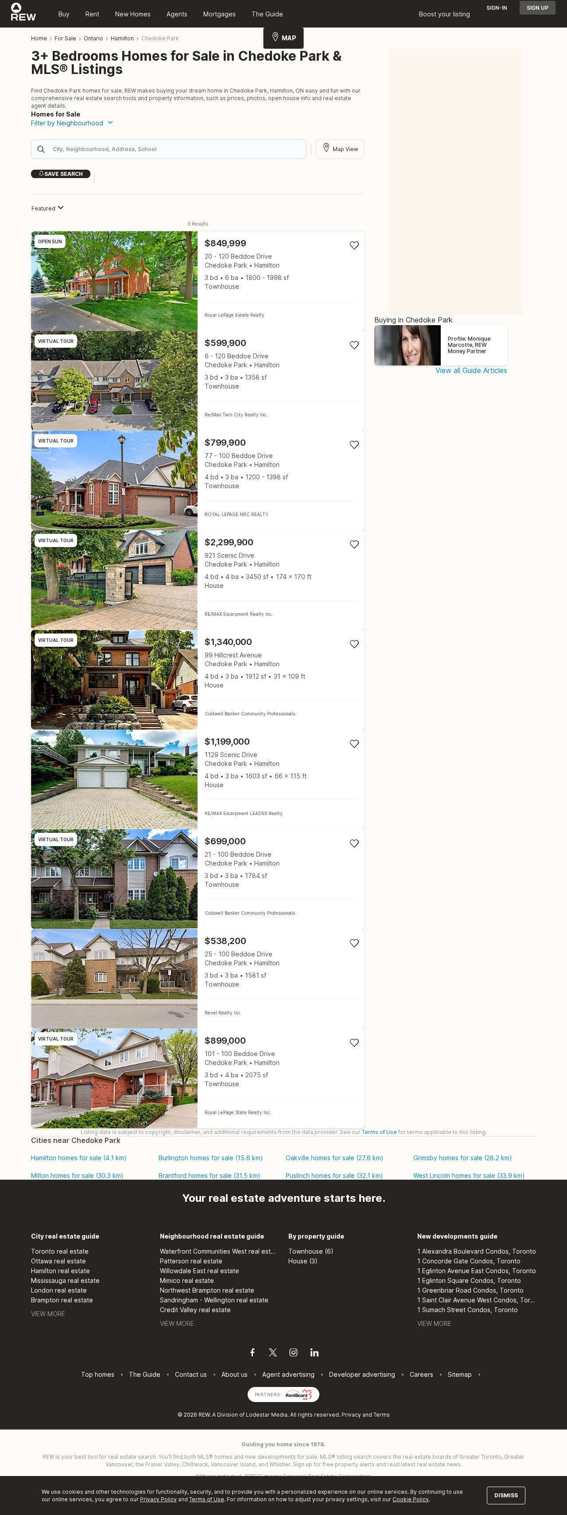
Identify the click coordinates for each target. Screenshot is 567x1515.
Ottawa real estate (58, 1261)
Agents (177, 14)
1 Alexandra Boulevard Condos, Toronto (476, 1251)
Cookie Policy (410, 1499)
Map (289, 38)
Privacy (351, 1414)
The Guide (267, 14)
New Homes (133, 14)
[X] (273, 1354)
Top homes (97, 1374)
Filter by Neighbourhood (67, 123)
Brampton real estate (62, 1300)
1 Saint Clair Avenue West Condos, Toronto (476, 1300)
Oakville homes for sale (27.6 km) (335, 1158)
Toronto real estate (60, 1251)
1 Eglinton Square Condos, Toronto (469, 1280)
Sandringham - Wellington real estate (214, 1300)
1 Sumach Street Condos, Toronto (467, 1309)
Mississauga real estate (65, 1280)
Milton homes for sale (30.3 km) (77, 1176)
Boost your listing (444, 14)
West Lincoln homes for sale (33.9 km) (469, 1176)
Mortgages (219, 14)
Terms (381, 1414)
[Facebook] (252, 1354)
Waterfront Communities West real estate (219, 1251)
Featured (43, 208)
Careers (421, 1374)
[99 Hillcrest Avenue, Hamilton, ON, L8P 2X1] (198, 680)
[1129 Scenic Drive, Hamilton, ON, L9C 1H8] (198, 779)
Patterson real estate (191, 1261)
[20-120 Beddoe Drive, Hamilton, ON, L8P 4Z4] (198, 281)
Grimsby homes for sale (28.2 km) (462, 1158)
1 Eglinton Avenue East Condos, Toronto (476, 1270)
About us (234, 1374)
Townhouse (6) (311, 1251)
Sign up (537, 7)
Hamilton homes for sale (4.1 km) (79, 1158)
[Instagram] (293, 1354)
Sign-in (496, 7)
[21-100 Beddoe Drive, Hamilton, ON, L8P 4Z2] (198, 879)
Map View (345, 149)
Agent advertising (288, 1374)
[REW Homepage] (23, 14)
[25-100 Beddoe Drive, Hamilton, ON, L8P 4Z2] (198, 979)
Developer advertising (362, 1374)
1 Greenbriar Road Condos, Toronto (470, 1290)
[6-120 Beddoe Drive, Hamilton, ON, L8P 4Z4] (198, 381)
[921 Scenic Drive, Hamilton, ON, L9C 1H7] (198, 580)
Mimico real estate (187, 1280)
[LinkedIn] (314, 1354)
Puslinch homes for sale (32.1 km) (334, 1176)
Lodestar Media (266, 1414)
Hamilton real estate (60, 1270)
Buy (64, 14)
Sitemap (460, 1374)
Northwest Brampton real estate (207, 1290)
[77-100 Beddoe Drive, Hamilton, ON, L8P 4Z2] (198, 480)
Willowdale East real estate (199, 1270)
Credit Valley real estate (195, 1309)
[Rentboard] (299, 1394)
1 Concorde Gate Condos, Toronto (468, 1261)
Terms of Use (379, 1132)
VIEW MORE (48, 1313)
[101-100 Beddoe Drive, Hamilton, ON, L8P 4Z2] (198, 1078)
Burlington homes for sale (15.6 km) (211, 1158)
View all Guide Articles (471, 370)
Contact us (191, 1374)
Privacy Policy (158, 1499)
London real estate (59, 1290)
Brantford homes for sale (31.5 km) (209, 1176)
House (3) (303, 1261)
